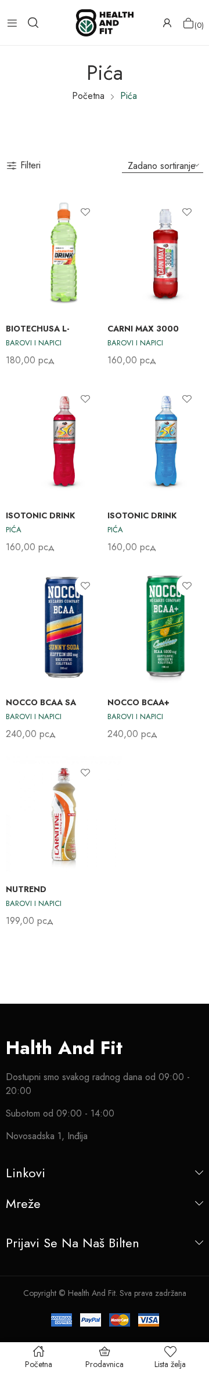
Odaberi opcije (91, 343)
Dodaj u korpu (192, 343)
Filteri (30, 165)
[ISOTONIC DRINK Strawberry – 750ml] (64, 440)
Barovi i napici (34, 342)
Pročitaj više (91, 530)
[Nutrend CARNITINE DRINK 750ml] (64, 814)
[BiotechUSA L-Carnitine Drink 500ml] (64, 253)
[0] (188, 23)
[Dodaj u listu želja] (85, 211)
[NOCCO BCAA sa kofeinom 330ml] (64, 627)
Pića (13, 529)
